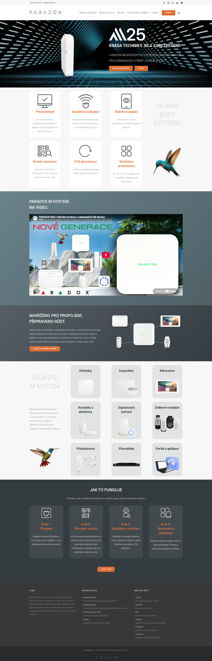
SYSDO (138, 597)
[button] (179, 12)
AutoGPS (139, 605)
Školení (86, 619)
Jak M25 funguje (89, 605)
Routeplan (139, 627)
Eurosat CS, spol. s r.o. (116, 650)
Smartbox (139, 634)
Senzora (138, 619)
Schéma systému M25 (92, 612)
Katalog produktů (90, 597)
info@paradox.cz (49, 3)
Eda (136, 612)
